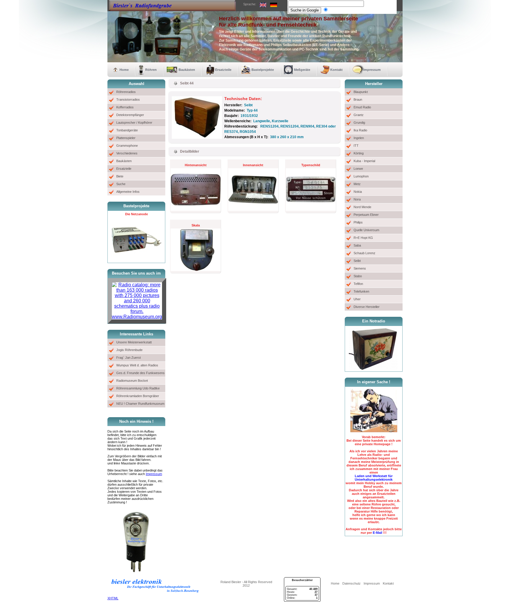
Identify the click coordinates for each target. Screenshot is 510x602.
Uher (357, 299)
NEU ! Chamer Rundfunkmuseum (140, 403)
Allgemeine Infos (128, 191)
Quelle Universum (366, 230)
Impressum (372, 69)
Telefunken (361, 291)
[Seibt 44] (197, 137)
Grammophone (127, 145)
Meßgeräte (302, 69)
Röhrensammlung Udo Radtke (138, 388)
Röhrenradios (126, 92)
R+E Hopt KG (363, 237)
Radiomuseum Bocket (132, 380)
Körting (359, 153)
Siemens (360, 268)
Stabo (358, 276)
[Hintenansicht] (196, 209)
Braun (358, 99)
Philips (358, 222)
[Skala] (196, 270)
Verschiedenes (127, 153)
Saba (357, 245)
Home (124, 69)
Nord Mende (362, 207)
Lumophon (361, 176)
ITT (356, 145)
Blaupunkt (361, 92)
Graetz (359, 115)
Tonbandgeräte (127, 130)
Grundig (359, 122)
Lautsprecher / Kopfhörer (134, 122)
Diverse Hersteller (367, 307)
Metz (357, 184)
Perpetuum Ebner (366, 214)
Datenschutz (351, 583)
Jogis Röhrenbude (129, 350)
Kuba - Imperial (364, 161)
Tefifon (358, 283)
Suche (120, 184)
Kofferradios (125, 107)
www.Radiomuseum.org (137, 316)
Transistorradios (128, 99)
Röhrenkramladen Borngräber (137, 396)
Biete (119, 176)
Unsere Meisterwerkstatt (134, 342)
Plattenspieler (125, 138)
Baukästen (187, 69)
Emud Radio (362, 107)
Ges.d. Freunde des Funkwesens (140, 373)
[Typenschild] (311, 209)
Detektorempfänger (130, 115)
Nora (357, 199)
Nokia (358, 191)
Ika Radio (360, 130)
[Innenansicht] (253, 209)
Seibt (357, 260)
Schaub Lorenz (364, 253)
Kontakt (336, 69)
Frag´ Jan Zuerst (128, 357)
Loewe (358, 168)
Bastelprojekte (262, 69)
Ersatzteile (223, 69)
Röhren (151, 69)
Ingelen (359, 138)
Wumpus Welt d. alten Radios (137, 365)
